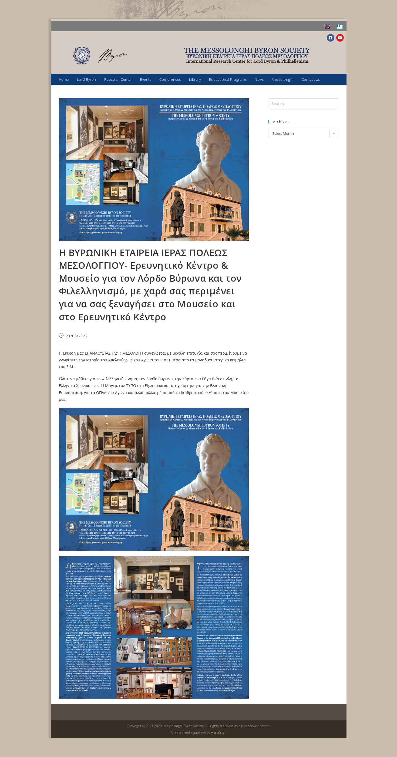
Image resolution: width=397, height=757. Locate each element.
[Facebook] (330, 38)
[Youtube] (340, 38)
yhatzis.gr (218, 732)
